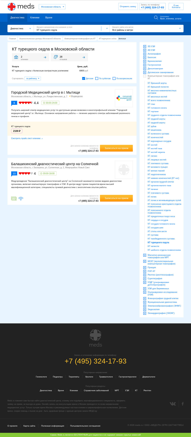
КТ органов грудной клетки (161, 182)
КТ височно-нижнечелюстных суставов (162, 91)
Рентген (147, 390)
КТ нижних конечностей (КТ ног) (163, 178)
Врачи (48, 17)
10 (14, 173)
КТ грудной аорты (156, 119)
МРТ (117, 390)
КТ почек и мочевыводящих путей (164, 200)
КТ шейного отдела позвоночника (164, 250)
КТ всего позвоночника (159, 100)
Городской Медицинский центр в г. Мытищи (45, 92)
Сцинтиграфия (155, 278)
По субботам (105, 78)
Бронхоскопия (155, 61)
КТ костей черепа (156, 152)
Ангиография (154, 54)
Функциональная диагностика (162, 302)
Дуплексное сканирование (161, 72)
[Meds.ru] (95, 338)
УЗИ (127, 390)
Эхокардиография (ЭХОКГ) (161, 313)
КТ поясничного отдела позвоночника (159, 211)
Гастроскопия (154, 65)
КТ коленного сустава (158, 133)
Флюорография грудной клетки (163, 298)
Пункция (152, 267)
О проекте (12, 426)
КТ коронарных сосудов (159, 141)
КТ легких (152, 156)
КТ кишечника (154, 130)
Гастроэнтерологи (127, 376)
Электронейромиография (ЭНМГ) (164, 306)
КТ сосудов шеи (155, 227)
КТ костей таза (155, 148)
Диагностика (17, 17)
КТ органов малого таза (159, 185)
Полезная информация (52, 426)
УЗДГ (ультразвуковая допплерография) (158, 283)
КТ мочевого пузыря (158, 167)
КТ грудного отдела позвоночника (164, 115)
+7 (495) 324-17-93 (152, 6)
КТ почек (152, 196)
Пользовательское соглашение (85, 426)
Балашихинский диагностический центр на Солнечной (54, 164)
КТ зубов (152, 126)
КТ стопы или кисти (157, 231)
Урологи (89, 376)
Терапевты (74, 376)
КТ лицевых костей (157, 159)
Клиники (34, 17)
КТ (136, 390)
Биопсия (152, 57)
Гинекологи (41, 376)
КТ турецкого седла (158, 242)
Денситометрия (155, 68)
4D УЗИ (151, 50)
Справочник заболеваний (96, 390)
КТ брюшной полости (158, 87)
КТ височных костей (157, 96)
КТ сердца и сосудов (158, 220)
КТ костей (152, 145)
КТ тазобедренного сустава (161, 238)
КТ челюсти (153, 246)
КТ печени (153, 189)
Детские (89, 78)
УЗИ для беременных (158, 288)
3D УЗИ (151, 46)
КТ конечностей (155, 137)
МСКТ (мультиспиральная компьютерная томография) (161, 262)
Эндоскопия (154, 309)
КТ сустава (153, 235)
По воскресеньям (124, 78)
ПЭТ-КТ (151, 271)
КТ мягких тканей (156, 170)
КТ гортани (153, 111)
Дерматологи (148, 376)
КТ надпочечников (157, 174)
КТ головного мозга (157, 108)
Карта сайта (29, 426)
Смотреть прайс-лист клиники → (27, 138)
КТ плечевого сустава (158, 193)
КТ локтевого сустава (158, 163)
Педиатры (58, 376)
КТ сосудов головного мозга (161, 224)
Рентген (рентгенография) (161, 275)
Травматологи (106, 376)
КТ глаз (151, 104)
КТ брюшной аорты (157, 83)
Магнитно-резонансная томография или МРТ (159, 256)
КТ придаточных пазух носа (161, 216)
